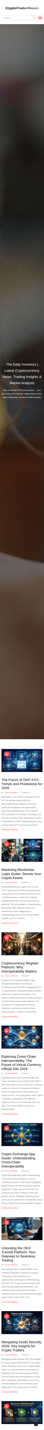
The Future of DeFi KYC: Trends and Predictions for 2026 (21, 784)
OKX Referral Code (10, 776)
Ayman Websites (11, 792)
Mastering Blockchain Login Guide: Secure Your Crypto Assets (21, 874)
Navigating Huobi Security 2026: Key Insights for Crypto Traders (21, 1346)
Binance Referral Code (29, 776)
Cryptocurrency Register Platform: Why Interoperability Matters (20, 967)
